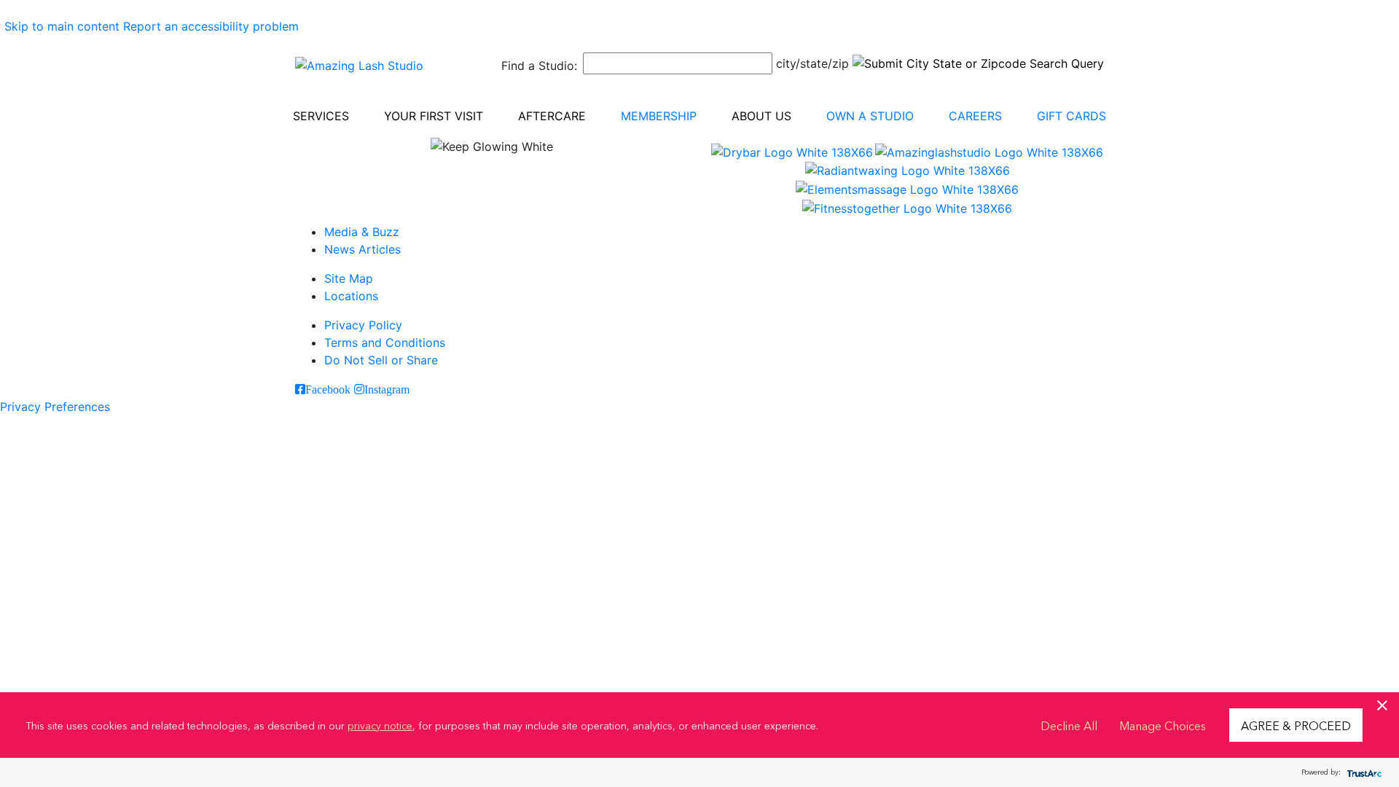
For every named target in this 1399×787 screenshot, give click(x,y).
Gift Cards (1071, 116)
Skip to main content (61, 26)
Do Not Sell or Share (381, 360)
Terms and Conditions (384, 342)
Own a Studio (870, 116)
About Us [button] (761, 116)
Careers (975, 116)
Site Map (348, 278)
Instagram (386, 389)
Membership (659, 116)
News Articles (362, 249)
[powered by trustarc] (1362, 772)
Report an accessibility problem (211, 26)
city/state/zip (812, 63)
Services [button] (321, 116)
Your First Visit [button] (433, 116)
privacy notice (380, 725)
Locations (351, 296)
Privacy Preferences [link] (55, 406)
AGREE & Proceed (1296, 725)
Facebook (327, 389)
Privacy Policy (363, 325)
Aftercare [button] (552, 116)
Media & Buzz (361, 231)
